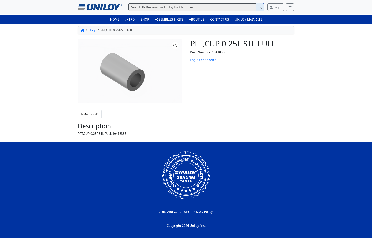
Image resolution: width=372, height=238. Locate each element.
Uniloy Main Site (248, 19)
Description (89, 114)
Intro (130, 19)
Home (115, 19)
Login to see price (203, 60)
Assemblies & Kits (169, 19)
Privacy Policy (203, 212)
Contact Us (219, 19)
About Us (196, 19)
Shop (145, 19)
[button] (175, 45)
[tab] (90, 114)
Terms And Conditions (173, 212)
